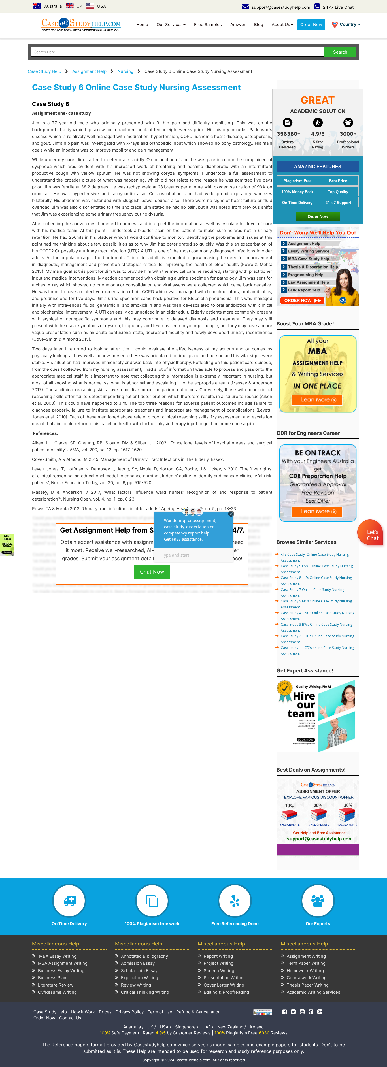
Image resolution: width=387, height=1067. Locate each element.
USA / (165, 1027)
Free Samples (208, 24)
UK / (151, 1027)
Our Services (170, 24)
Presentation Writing (224, 977)
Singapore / (186, 1027)
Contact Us (70, 1018)
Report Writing (218, 956)
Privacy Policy (130, 1012)
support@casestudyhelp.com (281, 7)
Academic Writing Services (313, 992)
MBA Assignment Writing (63, 963)
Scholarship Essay (139, 970)
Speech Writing (219, 970)
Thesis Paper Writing (308, 985)
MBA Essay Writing (57, 956)
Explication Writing (139, 977)
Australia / (133, 1027)
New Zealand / (231, 1027)
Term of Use (160, 1012)
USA (101, 6)
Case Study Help (44, 71)
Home (142, 24)
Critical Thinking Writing (145, 992)
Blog (258, 24)
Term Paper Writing (306, 963)
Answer (238, 24)
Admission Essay (138, 963)
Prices (105, 1012)
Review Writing (136, 985)
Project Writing (218, 963)
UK (79, 6)
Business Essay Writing (61, 970)
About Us (281, 24)
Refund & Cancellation (198, 1012)
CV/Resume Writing (57, 992)
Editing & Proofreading (226, 992)
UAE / (207, 1027)
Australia (53, 6)
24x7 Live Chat (338, 7)
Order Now (311, 24)
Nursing (125, 71)
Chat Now (152, 572)
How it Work (83, 1012)
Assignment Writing (306, 956)
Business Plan (52, 977)
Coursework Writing (307, 977)
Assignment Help (89, 71)
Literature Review (55, 985)
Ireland (257, 1027)
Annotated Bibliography (144, 956)
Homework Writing (305, 970)
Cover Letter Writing (224, 985)
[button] (370, 533)
